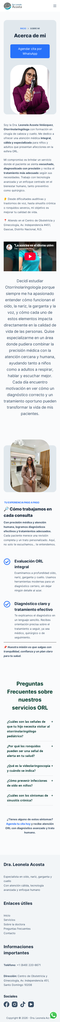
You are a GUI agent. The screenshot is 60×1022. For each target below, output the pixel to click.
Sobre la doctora (14, 924)
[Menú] (54, 5)
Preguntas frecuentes (17, 928)
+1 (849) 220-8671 (29, 965)
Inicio (7, 915)
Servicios (9, 919)
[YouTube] (31, 1004)
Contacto (10, 933)
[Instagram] (15, 1004)
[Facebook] (6, 1004)
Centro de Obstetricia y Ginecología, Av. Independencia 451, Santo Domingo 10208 (26, 980)
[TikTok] (23, 1004)
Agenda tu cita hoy (18, 823)
